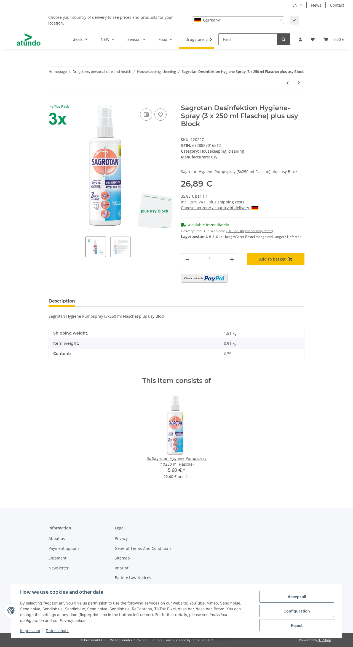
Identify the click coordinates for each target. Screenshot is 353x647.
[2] (204, 278)
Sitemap (122, 558)
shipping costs (231, 202)
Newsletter (59, 568)
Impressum (30, 630)
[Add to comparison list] (146, 114)
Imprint (122, 568)
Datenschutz (57, 630)
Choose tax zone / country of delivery (215, 207)
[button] (300, 39)
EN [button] (295, 5)
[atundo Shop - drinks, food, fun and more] (28, 39)
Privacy (121, 538)
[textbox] (238, 20)
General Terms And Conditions (143, 548)
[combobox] (238, 20)
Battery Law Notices (133, 577)
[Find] (283, 39)
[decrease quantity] (187, 259)
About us (57, 538)
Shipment (57, 558)
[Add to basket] (53, 101)
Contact (337, 5)
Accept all (297, 596)
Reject (297, 625)
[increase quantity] (232, 259)
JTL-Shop (324, 640)
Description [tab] (62, 301)
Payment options (64, 548)
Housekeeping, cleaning (222, 151)
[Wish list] (312, 39)
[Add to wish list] (160, 114)
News (316, 5)
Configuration (297, 611)
